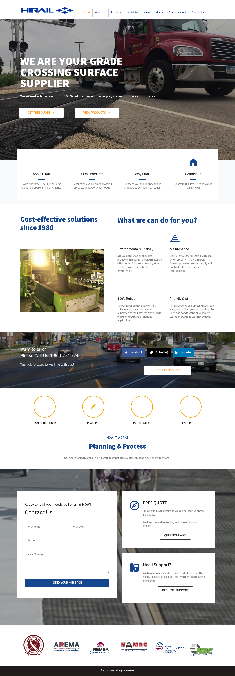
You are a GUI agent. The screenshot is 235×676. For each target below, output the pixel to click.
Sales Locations (178, 13)
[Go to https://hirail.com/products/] (92, 174)
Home (86, 13)
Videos (159, 13)
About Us (100, 13)
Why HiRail (132, 13)
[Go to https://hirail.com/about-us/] (41, 174)
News (147, 13)
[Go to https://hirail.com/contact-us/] (193, 174)
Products (116, 13)
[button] (41, 113)
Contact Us (198, 13)
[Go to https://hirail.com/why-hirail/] (142, 174)
